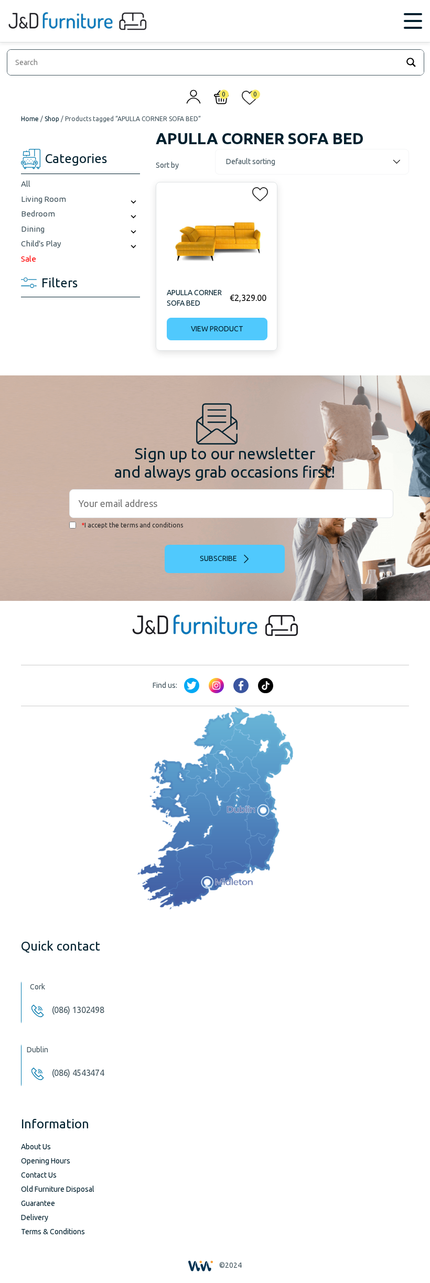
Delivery (34, 1217)
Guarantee (38, 1203)
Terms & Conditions (53, 1231)
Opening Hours (45, 1161)
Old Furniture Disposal (57, 1189)
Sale (28, 258)
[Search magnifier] (411, 62)
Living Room (43, 199)
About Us (36, 1146)
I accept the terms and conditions (132, 525)
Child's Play (41, 243)
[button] (257, 192)
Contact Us (39, 1175)
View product (217, 329)
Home (30, 118)
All (25, 183)
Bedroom (38, 213)
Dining (33, 228)
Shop (52, 118)
